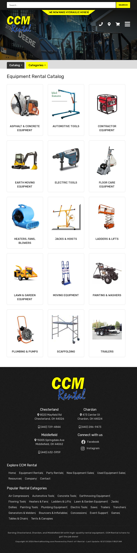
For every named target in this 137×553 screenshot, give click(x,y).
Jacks (114, 501)
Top (131, 548)
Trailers (105, 507)
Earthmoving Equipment (95, 496)
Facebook (93, 441)
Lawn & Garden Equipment (91, 501)
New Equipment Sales (80, 472)
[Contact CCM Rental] (109, 24)
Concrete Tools (66, 496)
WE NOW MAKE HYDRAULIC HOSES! (69, 12)
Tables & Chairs (18, 518)
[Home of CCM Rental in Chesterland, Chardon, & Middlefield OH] (19, 24)
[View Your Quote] (118, 24)
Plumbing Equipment (54, 507)
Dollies (13, 507)
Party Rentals (54, 472)
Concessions (79, 512)
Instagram (93, 448)
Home (12, 472)
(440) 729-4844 (50, 426)
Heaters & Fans (38, 501)
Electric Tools (79, 507)
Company (31, 478)
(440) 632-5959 (50, 452)
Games (115, 512)
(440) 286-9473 (91, 426)
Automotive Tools (43, 496)
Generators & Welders (22, 512)
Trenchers (119, 507)
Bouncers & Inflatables (53, 512)
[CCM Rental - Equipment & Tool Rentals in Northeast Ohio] (68, 388)
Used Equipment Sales (111, 472)
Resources (15, 478)
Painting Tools (29, 507)
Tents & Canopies (42, 518)
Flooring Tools (17, 501)
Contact (45, 478)
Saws (94, 507)
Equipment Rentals (31, 472)
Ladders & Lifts (61, 501)
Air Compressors (19, 496)
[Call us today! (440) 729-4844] (101, 24)
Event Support (99, 512)
